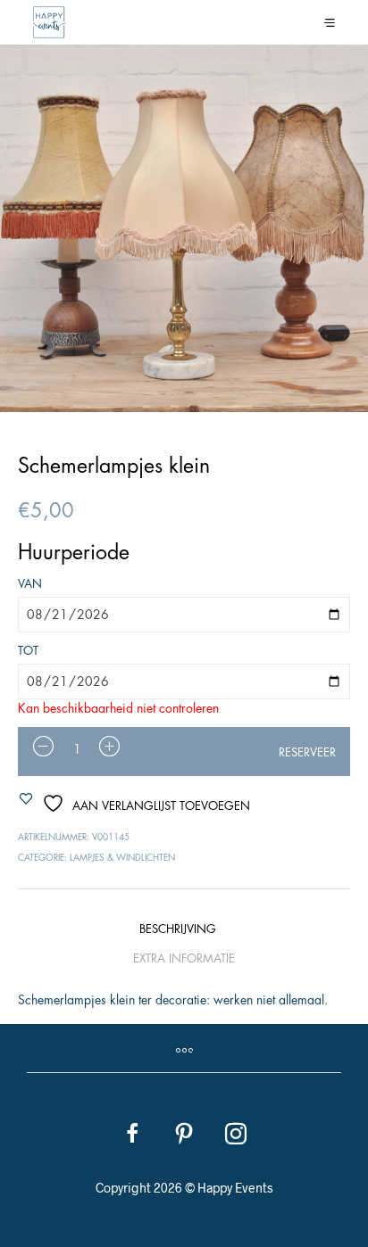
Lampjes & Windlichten (122, 858)
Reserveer (307, 752)
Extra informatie (184, 958)
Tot (28, 651)
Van (30, 584)
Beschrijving (177, 929)
